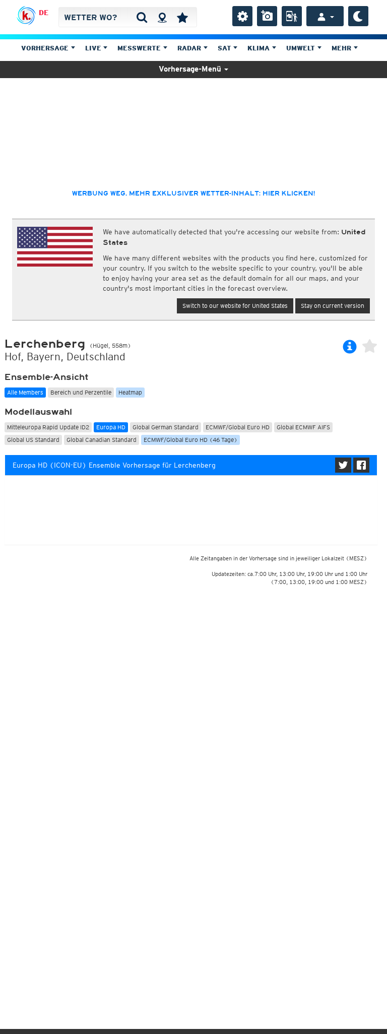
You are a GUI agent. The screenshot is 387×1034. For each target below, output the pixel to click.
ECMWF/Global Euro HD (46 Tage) (190, 439)
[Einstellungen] (242, 16)
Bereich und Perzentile (80, 392)
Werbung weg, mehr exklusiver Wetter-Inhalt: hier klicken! (193, 193)
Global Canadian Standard (102, 439)
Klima (259, 48)
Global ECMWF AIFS (303, 427)
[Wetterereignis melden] (292, 16)
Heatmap (130, 392)
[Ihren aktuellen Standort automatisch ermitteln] (162, 17)
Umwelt (301, 48)
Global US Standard (33, 439)
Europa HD (110, 427)
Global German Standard (166, 427)
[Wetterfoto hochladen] (267, 16)
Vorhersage (46, 48)
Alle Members (25, 392)
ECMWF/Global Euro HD (238, 427)
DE (43, 13)
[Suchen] (142, 17)
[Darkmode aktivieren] (358, 16)
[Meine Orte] (182, 17)
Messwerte (140, 48)
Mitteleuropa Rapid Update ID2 (48, 427)
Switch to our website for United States (235, 305)
